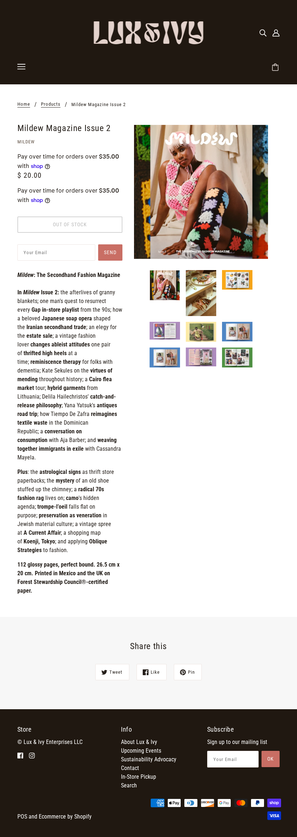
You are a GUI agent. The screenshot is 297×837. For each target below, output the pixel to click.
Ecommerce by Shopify (65, 816)
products (50, 104)
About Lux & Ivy (139, 742)
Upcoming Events (141, 750)
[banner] (148, 32)
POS (22, 816)
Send (110, 252)
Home (23, 104)
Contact (130, 768)
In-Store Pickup (138, 776)
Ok (270, 759)
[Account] (276, 32)
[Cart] (276, 67)
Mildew (26, 141)
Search (129, 785)
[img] (262, 32)
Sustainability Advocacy (148, 759)
